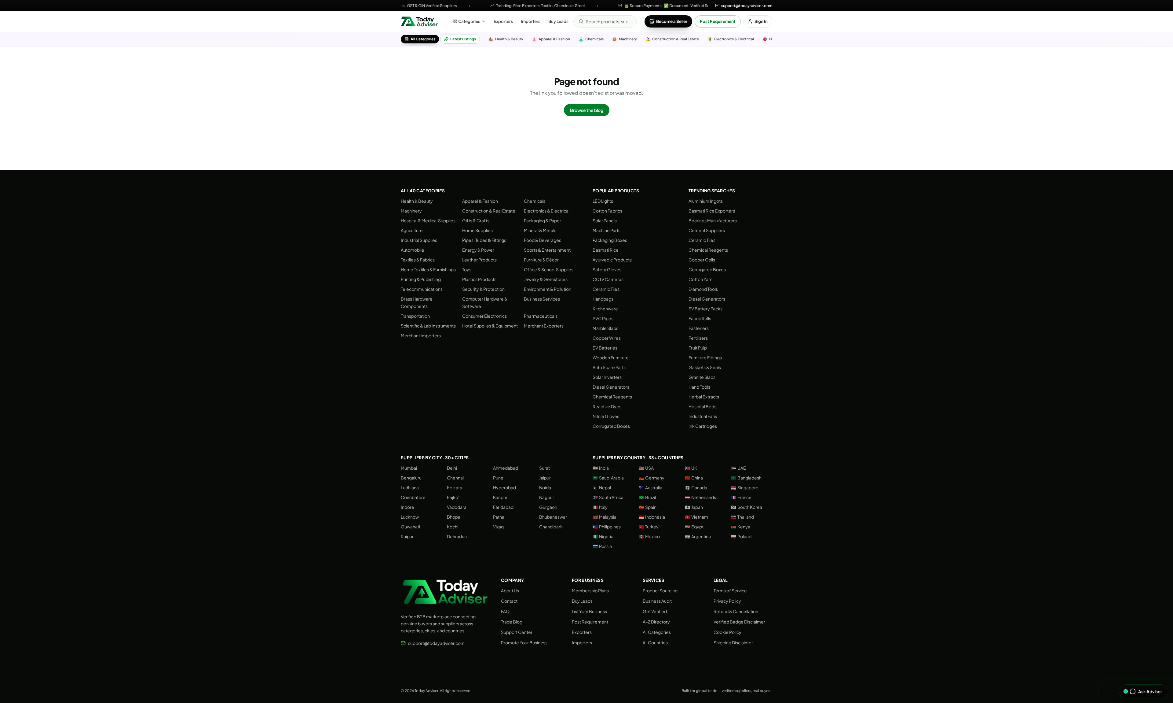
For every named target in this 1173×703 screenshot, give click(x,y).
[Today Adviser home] (419, 21)
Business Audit (657, 601)
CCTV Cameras (608, 279)
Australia (650, 487)
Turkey (649, 526)
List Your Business (589, 611)
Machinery (411, 210)
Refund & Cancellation (736, 611)
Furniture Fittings (705, 357)
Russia (602, 546)
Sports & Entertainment (547, 250)
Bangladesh (746, 477)
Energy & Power (478, 250)
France (741, 497)
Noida (545, 487)
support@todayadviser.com (436, 643)
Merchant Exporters (544, 325)
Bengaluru (411, 477)
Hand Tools (699, 387)
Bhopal (454, 517)
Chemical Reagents (612, 396)
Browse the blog (586, 110)
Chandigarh (551, 526)
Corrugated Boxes (611, 426)
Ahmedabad (505, 468)
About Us (510, 590)
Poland (741, 536)
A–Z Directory (656, 621)
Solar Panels (605, 220)
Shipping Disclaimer (733, 642)
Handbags (603, 299)
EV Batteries (605, 347)
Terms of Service (730, 590)
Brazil (647, 497)
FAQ (505, 611)
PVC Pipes (603, 318)
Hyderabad (504, 487)
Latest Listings (463, 39)
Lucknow (410, 517)
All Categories (423, 39)
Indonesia (652, 517)
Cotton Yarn (700, 279)
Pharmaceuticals (540, 316)
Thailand (742, 517)
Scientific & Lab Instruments (428, 325)
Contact (509, 601)
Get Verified (655, 611)
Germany (651, 477)
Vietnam (696, 517)
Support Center (516, 632)
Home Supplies (477, 230)
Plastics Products (479, 279)
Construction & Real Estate (488, 210)
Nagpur (546, 497)
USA (646, 468)
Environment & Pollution (547, 289)
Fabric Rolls (700, 318)
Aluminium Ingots (706, 201)
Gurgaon (548, 507)
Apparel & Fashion (480, 201)
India (601, 468)
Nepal (602, 487)
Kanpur (500, 497)
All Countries (655, 642)
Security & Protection (483, 289)
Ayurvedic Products (612, 259)
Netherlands (700, 497)
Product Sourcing (660, 590)
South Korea (746, 507)
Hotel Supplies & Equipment (490, 325)
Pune (498, 477)
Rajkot (453, 497)
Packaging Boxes (610, 240)
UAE (738, 468)
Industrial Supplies (419, 240)
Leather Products (479, 259)
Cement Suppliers (707, 230)
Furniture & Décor (541, 259)
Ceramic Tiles (606, 289)
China (694, 477)
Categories (469, 21)
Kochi (452, 526)
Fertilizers (698, 338)
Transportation (415, 316)
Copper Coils (702, 259)
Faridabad (503, 507)
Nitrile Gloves (606, 416)
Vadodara (456, 507)
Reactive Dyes (607, 406)
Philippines (607, 526)
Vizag (498, 526)
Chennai (455, 477)
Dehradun (457, 536)
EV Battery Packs (705, 308)
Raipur (407, 536)
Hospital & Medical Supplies (428, 220)
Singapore (744, 487)
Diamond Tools (703, 289)
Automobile (412, 250)
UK (691, 468)
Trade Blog (511, 621)
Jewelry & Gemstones (546, 279)
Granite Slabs (702, 377)
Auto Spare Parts (609, 367)
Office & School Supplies (548, 269)
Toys (466, 269)
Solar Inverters (607, 377)
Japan (694, 507)
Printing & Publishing (421, 279)
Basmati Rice (606, 250)
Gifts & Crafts (475, 220)
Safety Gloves (607, 269)
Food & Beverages (542, 240)
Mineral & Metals (540, 230)
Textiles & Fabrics (418, 259)
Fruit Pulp (698, 347)
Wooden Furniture (611, 357)
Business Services (542, 299)
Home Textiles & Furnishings (428, 269)
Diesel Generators (611, 387)
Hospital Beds (702, 406)
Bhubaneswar (553, 517)
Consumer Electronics (484, 316)
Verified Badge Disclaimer (739, 621)
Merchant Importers (421, 335)
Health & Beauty (417, 201)
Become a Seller (671, 21)
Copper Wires (607, 338)
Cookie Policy (727, 632)
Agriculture (412, 230)
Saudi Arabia (608, 477)
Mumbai (409, 468)
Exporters (503, 21)
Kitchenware (605, 308)
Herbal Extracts (704, 396)
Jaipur (545, 477)
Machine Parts (606, 230)
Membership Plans (590, 590)
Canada (696, 487)
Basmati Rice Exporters (712, 210)
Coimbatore (413, 497)
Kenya (740, 526)
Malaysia (604, 517)
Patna (498, 517)
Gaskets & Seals (705, 367)
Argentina (698, 536)
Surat (544, 468)
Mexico (649, 536)
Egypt (694, 526)
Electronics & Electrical (546, 210)
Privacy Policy (727, 601)
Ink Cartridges (703, 426)
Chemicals (534, 201)
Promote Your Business (524, 642)
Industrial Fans (703, 416)
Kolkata (454, 487)
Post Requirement (718, 21)
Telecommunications (422, 289)
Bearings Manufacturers (713, 220)
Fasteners (699, 328)
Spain (647, 507)
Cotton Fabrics (607, 210)
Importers (530, 21)
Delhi (452, 468)
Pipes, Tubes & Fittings (484, 240)
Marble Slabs (605, 328)
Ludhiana (410, 487)
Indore (407, 507)
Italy (600, 507)
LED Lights (603, 201)
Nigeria (603, 536)
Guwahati (410, 526)
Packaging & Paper (542, 220)
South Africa (608, 497)
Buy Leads (558, 21)
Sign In (761, 21)
